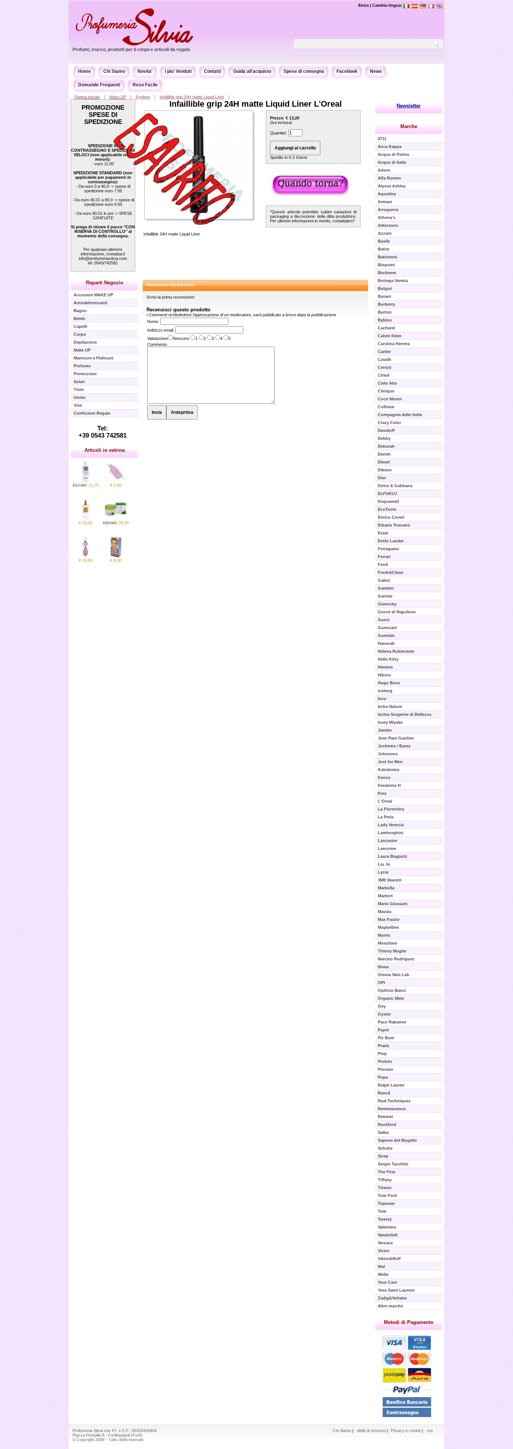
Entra (363, 5)
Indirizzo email (160, 330)
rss (430, 1430)
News (376, 71)
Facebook (347, 71)
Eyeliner (143, 97)
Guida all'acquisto (252, 71)
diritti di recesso (371, 1430)
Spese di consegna (304, 71)
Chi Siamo (114, 71)
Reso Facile (145, 85)
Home (84, 71)
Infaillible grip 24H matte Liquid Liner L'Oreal (255, 104)
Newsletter (409, 106)
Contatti (212, 71)
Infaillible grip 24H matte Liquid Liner (192, 97)
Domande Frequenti (99, 85)
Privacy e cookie (406, 1430)
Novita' (144, 71)
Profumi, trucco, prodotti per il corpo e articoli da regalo (131, 49)
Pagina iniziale (87, 97)
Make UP (117, 97)
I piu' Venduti (178, 71)
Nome (152, 321)
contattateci (342, 221)
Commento (157, 344)
